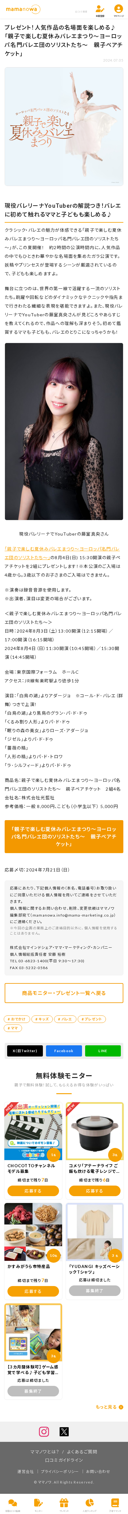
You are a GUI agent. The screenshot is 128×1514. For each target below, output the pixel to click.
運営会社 (25, 1471)
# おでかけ (17, 1019)
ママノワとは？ (44, 1451)
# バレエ (65, 1019)
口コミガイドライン (64, 1460)
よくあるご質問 (82, 1451)
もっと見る (106, 1407)
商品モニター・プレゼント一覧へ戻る (64, 993)
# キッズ (42, 1019)
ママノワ (45, 1482)
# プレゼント (92, 1019)
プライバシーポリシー (60, 1471)
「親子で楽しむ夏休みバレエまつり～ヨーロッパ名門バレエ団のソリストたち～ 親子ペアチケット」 (64, 836)
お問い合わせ (98, 1471)
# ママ (13, 1028)
